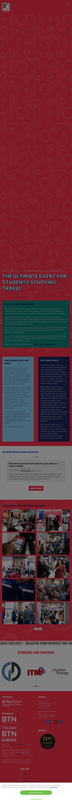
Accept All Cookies (36, 793)
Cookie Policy (53, 787)
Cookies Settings (36, 799)
